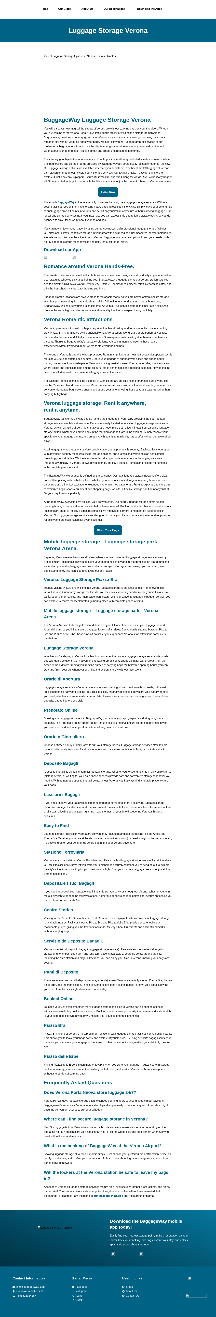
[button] (115, 9)
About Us (87, 8)
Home (44, 8)
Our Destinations (114, 8)
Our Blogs (64, 8)
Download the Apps (149, 8)
